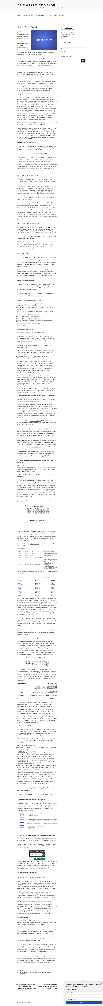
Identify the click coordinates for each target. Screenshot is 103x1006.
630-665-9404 (68, 28)
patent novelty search (27, 972)
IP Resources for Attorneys (57, 15)
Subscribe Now (83, 1002)
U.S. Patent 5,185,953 (31, 227)
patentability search (23, 49)
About (18, 15)
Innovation (63, 51)
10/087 (26, 720)
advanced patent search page (44, 883)
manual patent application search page (36, 886)
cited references (34, 544)
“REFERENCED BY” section (35, 623)
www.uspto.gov (40, 844)
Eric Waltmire (31, 24)
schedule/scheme (34, 803)
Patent (48, 404)
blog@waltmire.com (69, 29)
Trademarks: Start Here (42, 15)
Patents (63, 46)
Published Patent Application (25, 406)
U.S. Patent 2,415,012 (31, 231)
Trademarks (64, 48)
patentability (49, 972)
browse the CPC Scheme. (49, 840)
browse (36, 295)
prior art (42, 74)
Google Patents (21, 440)
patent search (39, 972)
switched (26, 709)
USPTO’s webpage (48, 571)
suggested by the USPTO (35, 345)
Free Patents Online (35, 421)
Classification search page (34, 735)
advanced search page (32, 892)
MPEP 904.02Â (23, 223)
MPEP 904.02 (30, 139)
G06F (47, 669)
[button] (84, 986)
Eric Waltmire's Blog (36, 5)
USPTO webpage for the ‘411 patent (29, 676)
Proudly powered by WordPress (24, 1002)
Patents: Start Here (28, 15)
